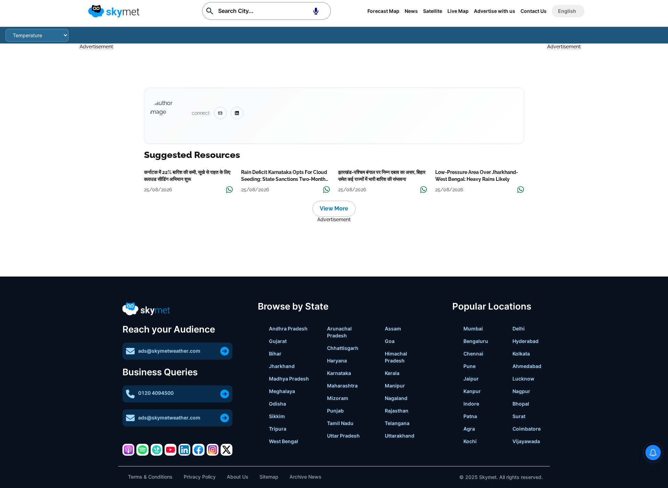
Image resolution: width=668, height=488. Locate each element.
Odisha (277, 404)
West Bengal (283, 441)
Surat (518, 416)
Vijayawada (526, 441)
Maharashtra (342, 386)
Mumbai (473, 328)
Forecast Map (383, 11)
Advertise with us (494, 11)
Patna (470, 416)
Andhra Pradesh (288, 328)
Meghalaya (282, 391)
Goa (390, 341)
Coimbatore (526, 429)
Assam (393, 328)
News (411, 11)
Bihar (275, 354)
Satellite (432, 11)
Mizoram (337, 398)
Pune (469, 366)
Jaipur (471, 379)
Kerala (392, 373)
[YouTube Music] (170, 450)
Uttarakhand (399, 436)
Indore (471, 404)
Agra (469, 429)
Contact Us (533, 11)
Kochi (470, 441)
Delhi (518, 328)
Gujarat (278, 341)
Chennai (473, 354)
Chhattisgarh (342, 348)
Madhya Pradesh (289, 379)
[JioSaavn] (156, 450)
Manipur (395, 386)
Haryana (337, 360)
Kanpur (472, 391)
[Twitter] (226, 450)
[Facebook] (198, 450)
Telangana (397, 423)
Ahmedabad (526, 366)
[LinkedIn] (184, 450)
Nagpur (521, 391)
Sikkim (277, 416)
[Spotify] (142, 450)
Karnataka (339, 373)
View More (334, 208)
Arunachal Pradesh (339, 332)
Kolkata (521, 354)
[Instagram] (212, 450)
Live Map (458, 11)
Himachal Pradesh (396, 357)
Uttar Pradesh (343, 436)
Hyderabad (525, 341)
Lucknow (523, 379)
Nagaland (396, 398)
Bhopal (520, 404)
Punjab (335, 411)
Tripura (277, 429)
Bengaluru (475, 341)
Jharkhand (282, 366)
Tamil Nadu (340, 423)
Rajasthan (396, 411)
